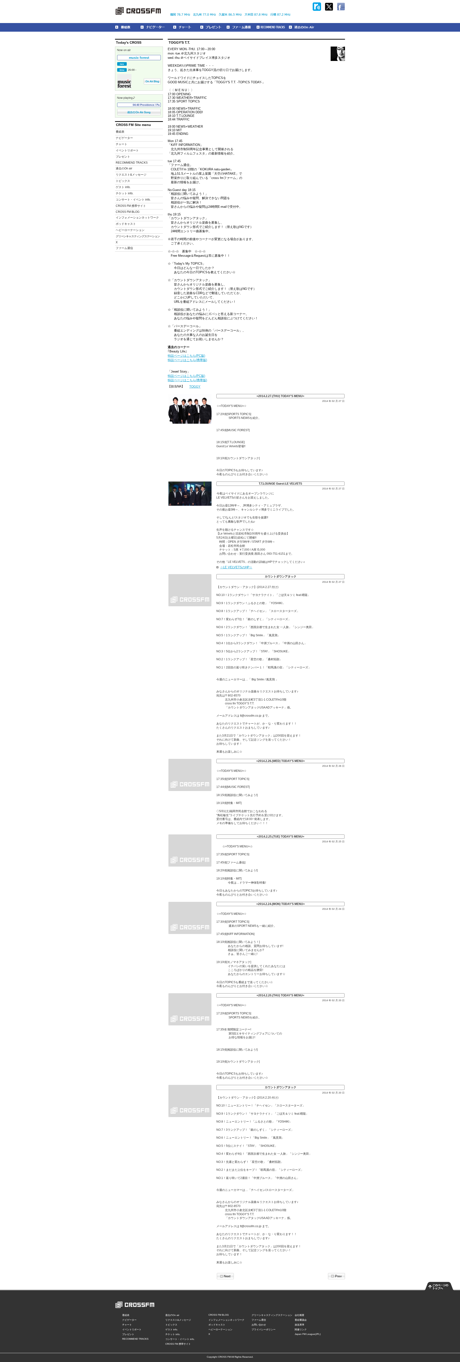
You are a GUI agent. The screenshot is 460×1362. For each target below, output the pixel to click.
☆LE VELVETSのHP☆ (236, 567)
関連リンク (301, 1329)
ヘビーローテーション (130, 230)
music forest (139, 57)
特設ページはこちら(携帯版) (187, 360)
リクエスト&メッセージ (131, 174)
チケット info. (124, 193)
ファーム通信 (124, 248)
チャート (121, 144)
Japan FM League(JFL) (308, 1334)
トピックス (123, 181)
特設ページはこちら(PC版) (186, 355)
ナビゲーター (124, 138)
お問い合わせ (259, 1324)
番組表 (120, 131)
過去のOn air (124, 168)
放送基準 (299, 1324)
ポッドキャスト (126, 224)
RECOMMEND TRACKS (132, 162)
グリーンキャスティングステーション (138, 236)
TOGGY (195, 386)
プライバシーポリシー (264, 1329)
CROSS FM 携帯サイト (131, 206)
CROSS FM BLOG (127, 212)
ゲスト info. (123, 187)
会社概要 (299, 1315)
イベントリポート (127, 150)
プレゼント (123, 156)
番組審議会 (301, 1320)
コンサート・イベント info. (133, 199)
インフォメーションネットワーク (137, 217)
